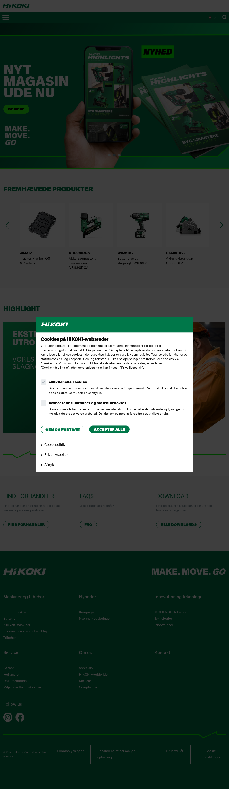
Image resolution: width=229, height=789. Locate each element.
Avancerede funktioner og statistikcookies (87, 403)
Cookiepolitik (54, 445)
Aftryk (49, 465)
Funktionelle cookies (68, 382)
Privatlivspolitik (56, 455)
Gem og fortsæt (62, 430)
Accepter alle (109, 429)
